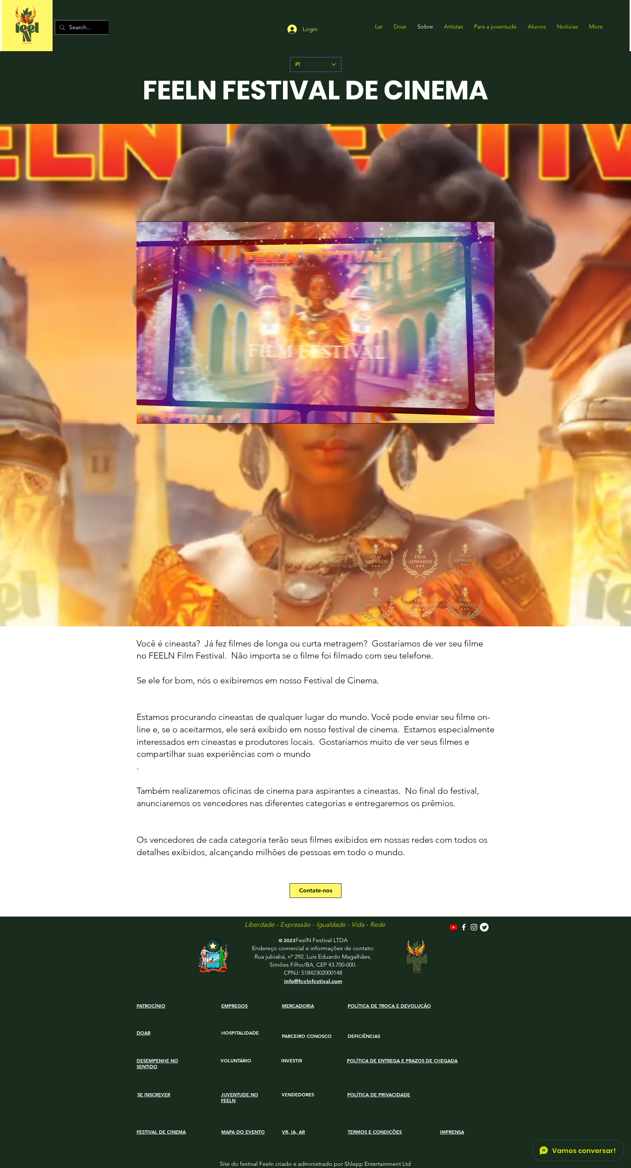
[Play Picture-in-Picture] (472, 413)
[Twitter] (484, 927)
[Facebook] (463, 927)
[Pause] (146, 413)
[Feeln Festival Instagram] (474, 927)
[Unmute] (158, 413)
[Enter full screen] (484, 413)
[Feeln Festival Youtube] (453, 927)
